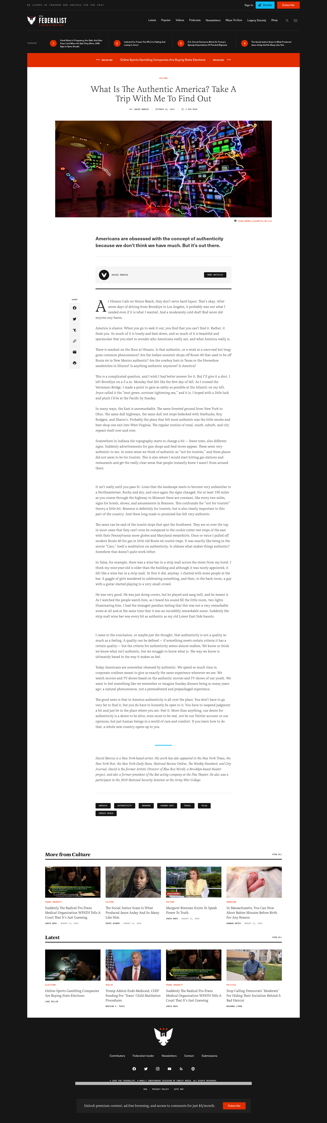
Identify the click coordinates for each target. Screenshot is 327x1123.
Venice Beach (106, 813)
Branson (146, 805)
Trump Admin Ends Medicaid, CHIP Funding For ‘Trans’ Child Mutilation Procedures (133, 996)
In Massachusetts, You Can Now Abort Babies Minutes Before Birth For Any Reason (252, 913)
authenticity (125, 805)
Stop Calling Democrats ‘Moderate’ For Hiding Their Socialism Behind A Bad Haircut (254, 996)
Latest (52, 937)
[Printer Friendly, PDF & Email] (74, 363)
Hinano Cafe (167, 805)
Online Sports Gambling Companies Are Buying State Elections (72, 993)
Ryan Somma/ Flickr (249, 221)
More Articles (215, 274)
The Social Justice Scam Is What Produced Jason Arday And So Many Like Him (132, 913)
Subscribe (288, 5)
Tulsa (204, 805)
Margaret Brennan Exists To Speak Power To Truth (191, 910)
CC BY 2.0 (266, 221)
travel (187, 805)
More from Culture (67, 854)
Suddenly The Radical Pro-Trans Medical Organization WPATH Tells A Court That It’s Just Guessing (72, 913)
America (103, 805)
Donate (267, 5)
